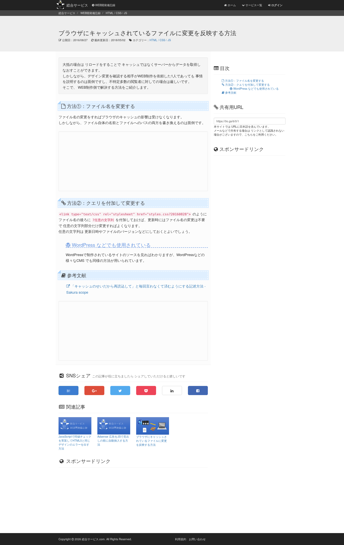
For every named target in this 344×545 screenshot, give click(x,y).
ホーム (231, 5)
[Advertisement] (133, 161)
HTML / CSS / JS (160, 40)
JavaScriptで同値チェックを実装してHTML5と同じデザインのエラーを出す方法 (75, 442)
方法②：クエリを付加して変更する (247, 84)
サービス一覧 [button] (253, 5)
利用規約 (180, 539)
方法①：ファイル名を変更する (244, 81)
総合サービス (77, 5)
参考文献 (230, 92)
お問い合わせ (197, 539)
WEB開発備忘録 (104, 5)
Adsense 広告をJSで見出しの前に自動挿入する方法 (113, 440)
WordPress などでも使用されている (256, 88)
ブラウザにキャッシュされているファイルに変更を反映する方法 (151, 441)
